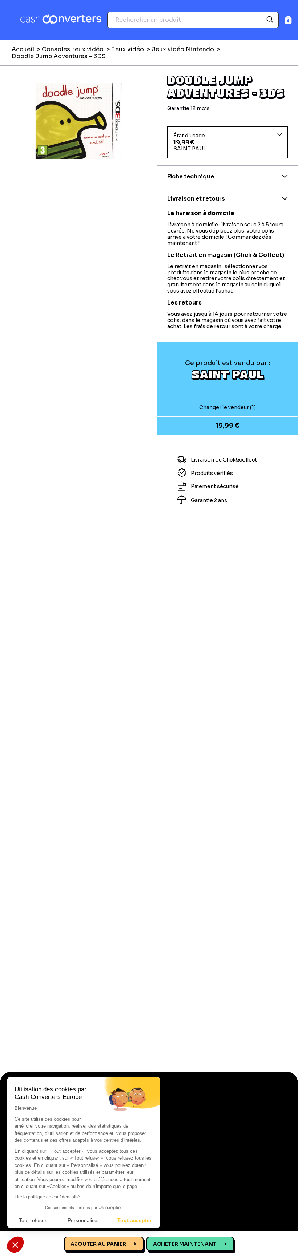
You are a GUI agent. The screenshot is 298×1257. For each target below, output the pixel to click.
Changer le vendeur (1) (227, 407)
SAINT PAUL (228, 373)
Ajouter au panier (98, 1244)
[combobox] (193, 20)
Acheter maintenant (185, 1244)
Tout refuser (33, 1220)
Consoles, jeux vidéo (73, 49)
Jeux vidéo (127, 49)
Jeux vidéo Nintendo (183, 49)
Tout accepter (134, 1220)
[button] (15, 1244)
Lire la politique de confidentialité (47, 1197)
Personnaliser (83, 1220)
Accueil (23, 49)
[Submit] (270, 20)
